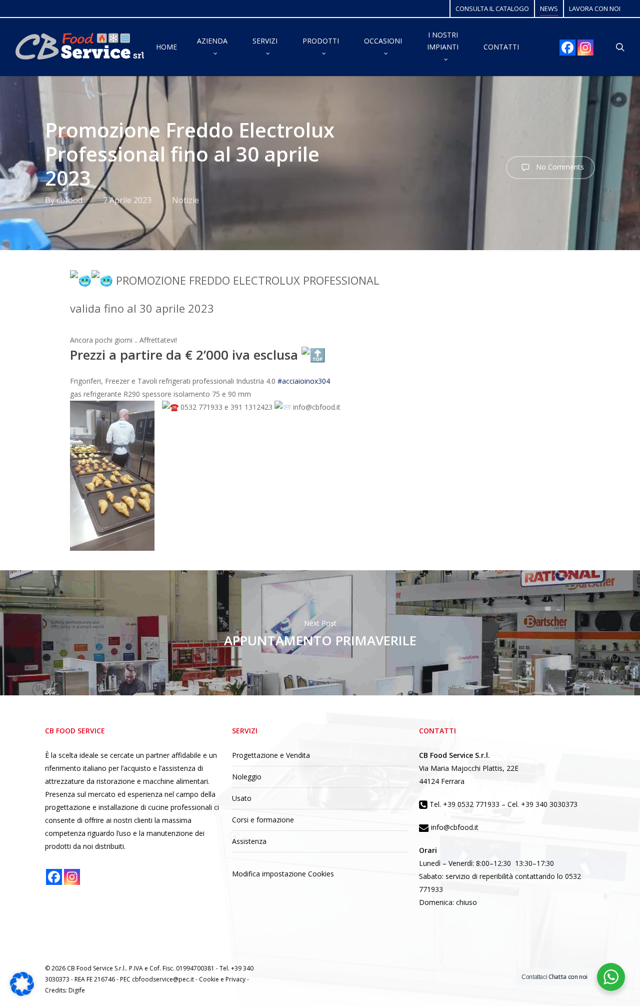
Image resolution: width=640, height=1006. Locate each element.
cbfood (69, 200)
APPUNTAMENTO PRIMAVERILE (320, 632)
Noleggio (247, 776)
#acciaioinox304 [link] (304, 381)
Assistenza (249, 841)
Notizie (185, 200)
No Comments (559, 167)
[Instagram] (586, 48)
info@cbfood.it (453, 827)
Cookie (209, 979)
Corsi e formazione (263, 819)
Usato (242, 798)
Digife (76, 990)
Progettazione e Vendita (271, 755)
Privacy (236, 979)
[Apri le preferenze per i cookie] (22, 993)
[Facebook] (568, 48)
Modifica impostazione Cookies (283, 873)
